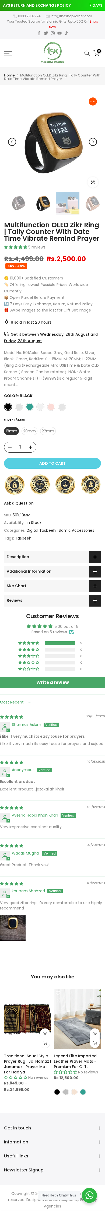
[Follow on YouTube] (59, 33)
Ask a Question (19, 503)
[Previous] (12, 142)
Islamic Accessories (76, 530)
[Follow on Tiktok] (66, 33)
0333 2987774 (29, 16)
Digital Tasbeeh (41, 530)
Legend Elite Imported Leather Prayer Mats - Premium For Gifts (75, 1061)
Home (9, 75)
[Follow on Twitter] (46, 33)
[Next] (93, 142)
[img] (11, 717)
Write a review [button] (52, 682)
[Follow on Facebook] (39, 33)
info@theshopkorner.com (71, 16)
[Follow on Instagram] (53, 33)
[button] (16, 247)
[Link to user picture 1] (13, 928)
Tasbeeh (23, 538)
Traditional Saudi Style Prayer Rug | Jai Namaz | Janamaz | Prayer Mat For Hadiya (27, 1063)
